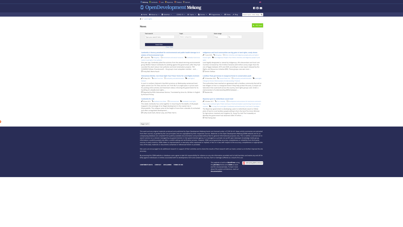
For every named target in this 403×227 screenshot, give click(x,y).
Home (145, 14)
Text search (149, 33)
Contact (158, 165)
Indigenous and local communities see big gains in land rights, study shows (230, 52)
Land (207, 104)
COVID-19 (180, 14)
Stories (202, 14)
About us (154, 14)
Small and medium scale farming (241, 104)
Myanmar (170, 2)
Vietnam (187, 2)
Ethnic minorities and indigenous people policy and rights (241, 55)
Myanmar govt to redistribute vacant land (218, 99)
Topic (181, 33)
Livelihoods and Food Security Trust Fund (239, 106)
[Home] (140, 19)
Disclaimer (167, 165)
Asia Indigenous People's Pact (223, 57)
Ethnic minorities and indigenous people (244, 57)
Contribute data (146, 165)
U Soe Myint (255, 106)
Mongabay (156, 57)
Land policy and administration (175, 78)
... (197, 69)
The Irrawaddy (221, 101)
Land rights (148, 19)
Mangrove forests (208, 81)
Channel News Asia (224, 78)
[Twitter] (257, 8)
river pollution (158, 60)
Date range (218, 33)
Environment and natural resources (173, 57)
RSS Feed (258, 25)
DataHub (167, 14)
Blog (236, 14)
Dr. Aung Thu (215, 106)
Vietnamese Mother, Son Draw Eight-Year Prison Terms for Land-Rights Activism (170, 76)
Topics (192, 14)
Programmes (215, 14)
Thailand (179, 2)
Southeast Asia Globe (160, 101)
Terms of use (178, 165)
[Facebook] (254, 8)
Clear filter (169, 47)
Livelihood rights (215, 104)
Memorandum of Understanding (224, 81)
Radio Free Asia (158, 78)
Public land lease (226, 104)
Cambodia (154, 2)
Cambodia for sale (147, 99)
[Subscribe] (261, 8)
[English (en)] (260, 2)
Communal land (174, 101)
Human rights (207, 57)
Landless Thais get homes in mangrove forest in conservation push (227, 76)
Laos (162, 2)
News (229, 14)
